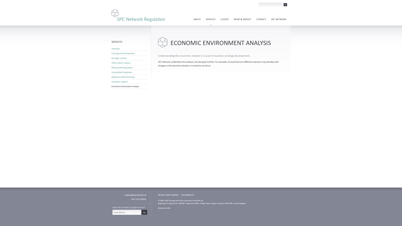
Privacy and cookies (168, 194)
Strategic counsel (119, 58)
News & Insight (242, 19)
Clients (224, 19)
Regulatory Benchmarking (122, 76)
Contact (261, 19)
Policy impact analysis (120, 62)
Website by (164, 208)
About (197, 19)
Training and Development (123, 53)
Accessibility (187, 194)
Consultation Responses (121, 72)
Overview (115, 48)
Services (210, 19)
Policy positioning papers (122, 67)
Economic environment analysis (125, 86)
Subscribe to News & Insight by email (128, 207)
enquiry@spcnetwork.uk (135, 194)
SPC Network (278, 19)
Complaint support (119, 81)
